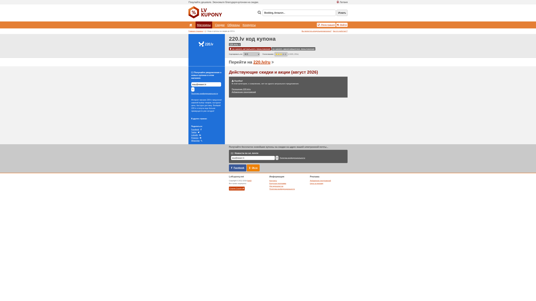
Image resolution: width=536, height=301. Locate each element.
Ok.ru (255, 168)
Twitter (194, 132)
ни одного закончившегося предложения (293, 49)
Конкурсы (249, 24)
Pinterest (194, 138)
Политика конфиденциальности (204, 94)
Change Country (235, 189)
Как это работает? (340, 31)
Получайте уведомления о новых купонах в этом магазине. (206, 75)
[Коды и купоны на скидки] (205, 18)
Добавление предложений (244, 92)
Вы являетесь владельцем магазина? (317, 31)
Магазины (204, 24)
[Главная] (190, 24)
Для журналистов (276, 186)
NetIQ (249, 181)
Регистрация (327, 24)
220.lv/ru (233, 44)
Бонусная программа (277, 184)
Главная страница (195, 31)
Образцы (233, 24)
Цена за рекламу (316, 184)
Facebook (195, 129)
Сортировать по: (236, 54)
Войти (343, 24)
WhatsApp (195, 141)
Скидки (220, 24)
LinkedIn (194, 135)
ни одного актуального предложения (251, 49)
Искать (342, 12)
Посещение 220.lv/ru (241, 89)
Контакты (273, 181)
